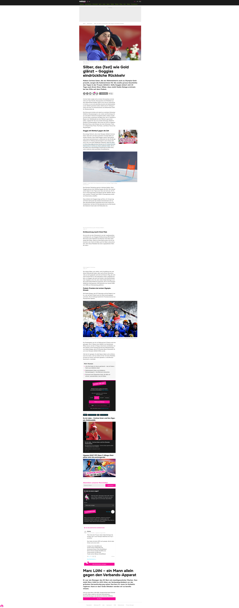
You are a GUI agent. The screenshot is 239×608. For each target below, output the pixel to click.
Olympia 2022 (104, 415)
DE (134, 1)
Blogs (121, 4)
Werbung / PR (97, 605)
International (88, 4)
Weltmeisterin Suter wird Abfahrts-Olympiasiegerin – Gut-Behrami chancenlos (97, 371)
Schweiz (82, 4)
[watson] (82, 1)
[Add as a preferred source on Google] (103, 93)
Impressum (109, 605)
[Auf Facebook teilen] (84, 93)
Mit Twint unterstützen (101, 405)
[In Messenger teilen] (87, 93)
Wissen (117, 4)
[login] (1, 606)
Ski (98, 415)
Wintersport (89, 23)
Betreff (85, 502)
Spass (108, 4)
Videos (128, 4)
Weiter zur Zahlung (99, 402)
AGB (115, 605)
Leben (104, 4)
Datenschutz (121, 605)
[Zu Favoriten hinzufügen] (97, 93)
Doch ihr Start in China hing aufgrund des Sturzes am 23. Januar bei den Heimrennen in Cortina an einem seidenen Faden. (99, 144)
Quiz (124, 4)
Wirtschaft (95, 4)
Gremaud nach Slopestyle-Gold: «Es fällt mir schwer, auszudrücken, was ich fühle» (97, 375)
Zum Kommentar (91, 559)
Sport (100, 4)
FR (137, 1)
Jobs (103, 605)
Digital (112, 4)
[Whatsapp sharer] (88, 450)
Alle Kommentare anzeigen (99, 564)
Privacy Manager (130, 605)
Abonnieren (110, 485)
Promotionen (134, 4)
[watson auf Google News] (111, 93)
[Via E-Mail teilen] (90, 93)
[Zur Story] (110, 584)
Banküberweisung (104, 408)
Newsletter (89, 605)
